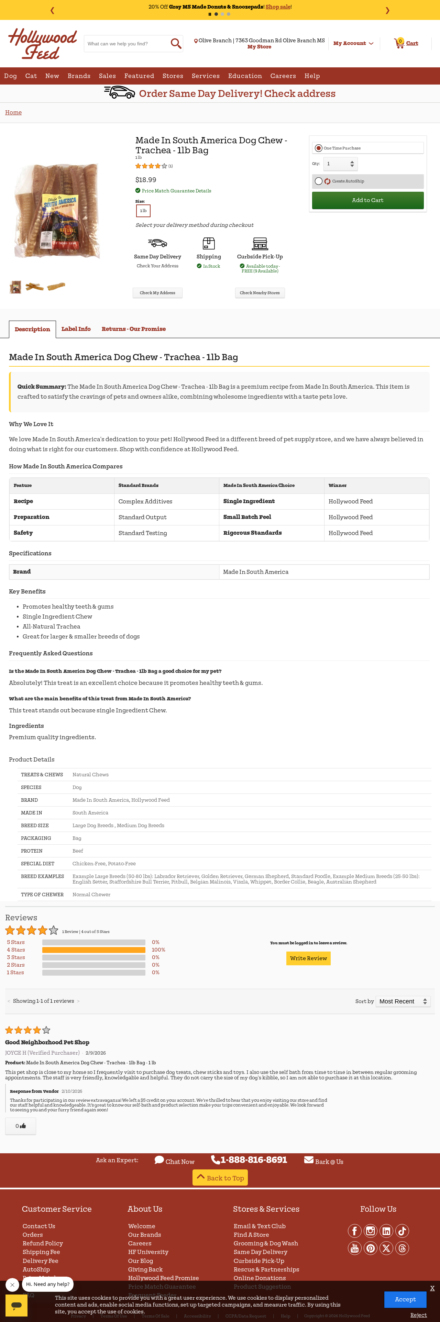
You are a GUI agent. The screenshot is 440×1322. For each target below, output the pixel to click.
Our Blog (140, 1261)
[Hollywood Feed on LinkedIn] (387, 1230)
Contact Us (39, 1226)
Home (13, 112)
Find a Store (251, 1235)
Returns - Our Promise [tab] (134, 329)
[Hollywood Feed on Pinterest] (371, 1247)
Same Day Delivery (260, 1252)
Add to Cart (368, 200)
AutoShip (36, 1269)
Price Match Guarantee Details (176, 190)
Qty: (316, 164)
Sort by (364, 1001)
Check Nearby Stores (260, 293)
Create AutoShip (347, 181)
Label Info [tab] (76, 329)
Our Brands (144, 1235)
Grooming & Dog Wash (266, 1243)
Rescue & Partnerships (266, 1269)
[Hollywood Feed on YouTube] (355, 1247)
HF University (148, 1252)
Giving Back (145, 1269)
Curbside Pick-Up (259, 1261)
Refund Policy (43, 1243)
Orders (33, 1235)
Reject (418, 1315)
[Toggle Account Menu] (371, 44)
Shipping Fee (41, 1252)
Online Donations (260, 1278)
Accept (405, 1299)
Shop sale (278, 7)
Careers (140, 1243)
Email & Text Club (260, 1226)
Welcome (141, 1226)
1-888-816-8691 (254, 1160)
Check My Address (157, 293)
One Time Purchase (342, 148)
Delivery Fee (40, 1261)
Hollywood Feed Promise (163, 1278)
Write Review (308, 958)
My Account (349, 43)
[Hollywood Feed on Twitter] (387, 1247)
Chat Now (180, 1161)
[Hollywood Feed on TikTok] (402, 1230)
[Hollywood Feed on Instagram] (371, 1230)
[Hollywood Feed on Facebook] (355, 1230)
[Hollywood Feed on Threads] (402, 1247)
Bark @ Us (329, 1161)
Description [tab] (32, 329)
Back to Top (225, 1178)
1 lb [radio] (143, 211)
